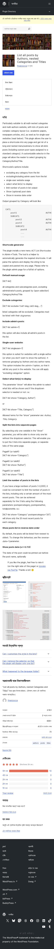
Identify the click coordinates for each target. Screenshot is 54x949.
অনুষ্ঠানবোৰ (31, 872)
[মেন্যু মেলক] (50, 4)
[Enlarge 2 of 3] (48, 585)
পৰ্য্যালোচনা (8, 89)
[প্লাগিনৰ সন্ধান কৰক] (29, 28)
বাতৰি (4, 851)
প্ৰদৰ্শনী (30, 846)
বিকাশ (7, 102)
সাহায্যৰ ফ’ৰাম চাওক (9, 812)
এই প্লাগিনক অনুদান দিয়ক (11, 831)
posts (43, 743)
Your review (8, 793)
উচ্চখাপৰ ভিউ (7, 750)
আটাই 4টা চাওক (46, 737)
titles (48, 743)
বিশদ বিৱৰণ (8, 82)
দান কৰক (32, 877)
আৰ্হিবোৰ (31, 860)
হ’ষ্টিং (4, 855)
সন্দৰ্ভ (4, 846)
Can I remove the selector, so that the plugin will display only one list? (19, 662)
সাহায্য (7, 108)
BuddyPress (9, 903)
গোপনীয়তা (6, 860)
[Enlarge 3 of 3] (48, 613)
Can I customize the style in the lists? (20, 654)
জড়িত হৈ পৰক (33, 868)
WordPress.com (11, 889)
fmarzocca (22, 66)
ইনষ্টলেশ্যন (8, 95)
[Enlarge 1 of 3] (22, 585)
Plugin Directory (9, 11)
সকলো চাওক (47, 793)
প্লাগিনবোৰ (31, 855)
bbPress (8, 898)
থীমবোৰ (30, 851)
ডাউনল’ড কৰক (8, 73)
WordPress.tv (10, 881)
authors (36, 743)
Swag (32, 881)
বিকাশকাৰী (6, 877)
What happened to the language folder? (21, 671)
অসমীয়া (10, 914)
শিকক (4, 868)
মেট (5, 894)
